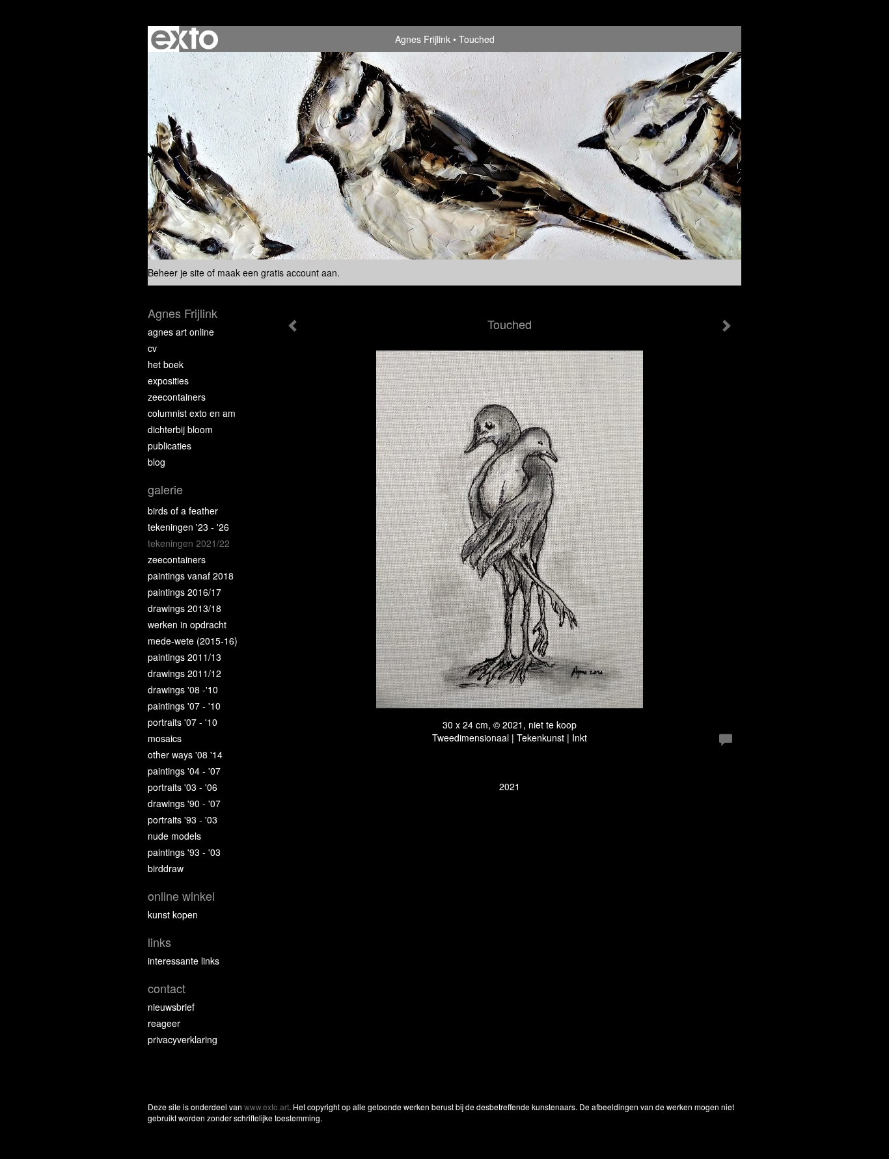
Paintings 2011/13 (184, 656)
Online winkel (181, 896)
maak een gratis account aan (277, 272)
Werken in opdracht (187, 624)
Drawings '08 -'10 (183, 689)
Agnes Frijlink (422, 39)
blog (156, 461)
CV (152, 347)
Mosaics (165, 738)
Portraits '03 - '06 (182, 786)
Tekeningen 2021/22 (189, 543)
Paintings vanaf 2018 (191, 575)
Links (159, 942)
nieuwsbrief (171, 1006)
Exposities (168, 380)
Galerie (165, 489)
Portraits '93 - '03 (182, 819)
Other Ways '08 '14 (185, 754)
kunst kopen (173, 914)
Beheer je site (176, 272)
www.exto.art (266, 1106)
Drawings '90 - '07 (184, 803)
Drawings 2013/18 (184, 608)
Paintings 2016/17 (184, 591)
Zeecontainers (177, 396)
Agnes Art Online (181, 331)
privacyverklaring (182, 1039)
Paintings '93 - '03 (184, 852)
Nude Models (174, 835)
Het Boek (166, 364)
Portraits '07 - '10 (182, 721)
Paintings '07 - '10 (184, 705)
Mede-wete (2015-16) (193, 640)
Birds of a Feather (183, 510)
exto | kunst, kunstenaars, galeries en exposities (184, 39)
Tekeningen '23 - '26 (188, 526)
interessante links (183, 960)
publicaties (169, 445)
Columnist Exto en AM (192, 413)
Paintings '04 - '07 (184, 770)
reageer (164, 1023)
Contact (166, 988)
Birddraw (166, 868)
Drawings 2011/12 (184, 673)
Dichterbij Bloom (180, 429)
